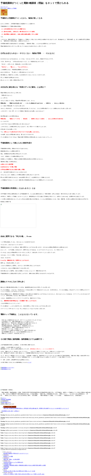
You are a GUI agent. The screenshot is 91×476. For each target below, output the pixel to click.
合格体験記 (6, 465)
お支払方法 (24, 474)
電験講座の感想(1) (14, 465)
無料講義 (5, 468)
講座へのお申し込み (39, 474)
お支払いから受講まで (9, 474)
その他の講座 (16, 459)
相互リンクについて (64, 408)
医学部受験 (16, 408)
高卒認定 (26, 408)
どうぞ (29, 362)
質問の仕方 (20, 462)
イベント (26, 453)
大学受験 (10, 408)
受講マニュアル (13, 462)
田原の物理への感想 (41, 465)
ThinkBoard (6, 462)
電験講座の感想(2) (23, 465)
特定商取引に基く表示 (7, 411)
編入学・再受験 (39, 408)
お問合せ (16, 411)
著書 (12, 456)
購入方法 (16, 471)
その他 (56, 408)
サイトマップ (4, 6)
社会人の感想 (31, 465)
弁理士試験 (31, 408)
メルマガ (21, 453)
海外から (21, 408)
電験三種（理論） (8, 459)
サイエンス (52, 408)
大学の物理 (46, 408)
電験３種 (5, 408)
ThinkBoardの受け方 (8, 471)
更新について (28, 471)
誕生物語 (5, 453)
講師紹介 (10, 453)
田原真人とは (6, 456)
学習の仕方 (16, 453)
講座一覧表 (18, 474)
